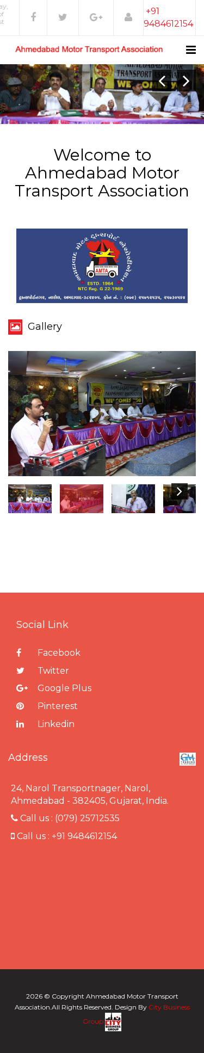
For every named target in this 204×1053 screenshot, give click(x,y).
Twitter (52, 671)
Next (179, 491)
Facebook (58, 653)
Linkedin (55, 724)
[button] (128, 17)
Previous (30, 491)
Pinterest (56, 706)
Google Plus (63, 688)
